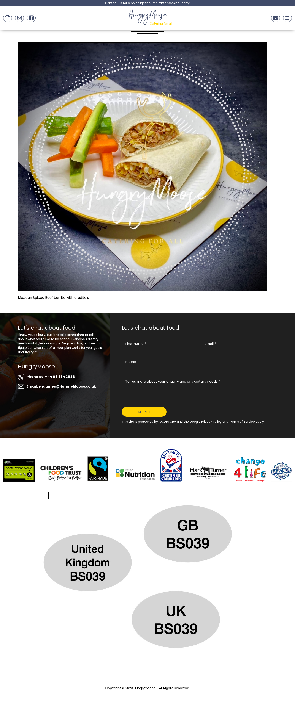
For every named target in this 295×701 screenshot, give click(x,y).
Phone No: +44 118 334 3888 (51, 376)
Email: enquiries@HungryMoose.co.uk (61, 386)
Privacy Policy (147, 694)
